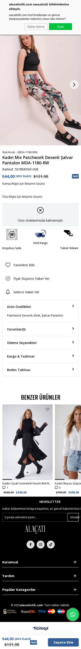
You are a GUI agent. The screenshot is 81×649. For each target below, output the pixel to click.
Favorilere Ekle (47, 409)
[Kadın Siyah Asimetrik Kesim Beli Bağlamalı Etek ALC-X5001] (27, 442)
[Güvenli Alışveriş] (41, 611)
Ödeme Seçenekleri (22, 343)
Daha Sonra (36, 26)
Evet (60, 26)
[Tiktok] (51, 544)
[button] (7, 479)
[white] (35, 529)
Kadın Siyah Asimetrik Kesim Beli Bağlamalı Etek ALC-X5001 (27, 483)
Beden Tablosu (18, 370)
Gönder (74, 517)
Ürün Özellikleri (19, 307)
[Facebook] (30, 544)
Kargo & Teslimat (21, 356)
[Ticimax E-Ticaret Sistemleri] (41, 628)
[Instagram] (41, 544)
